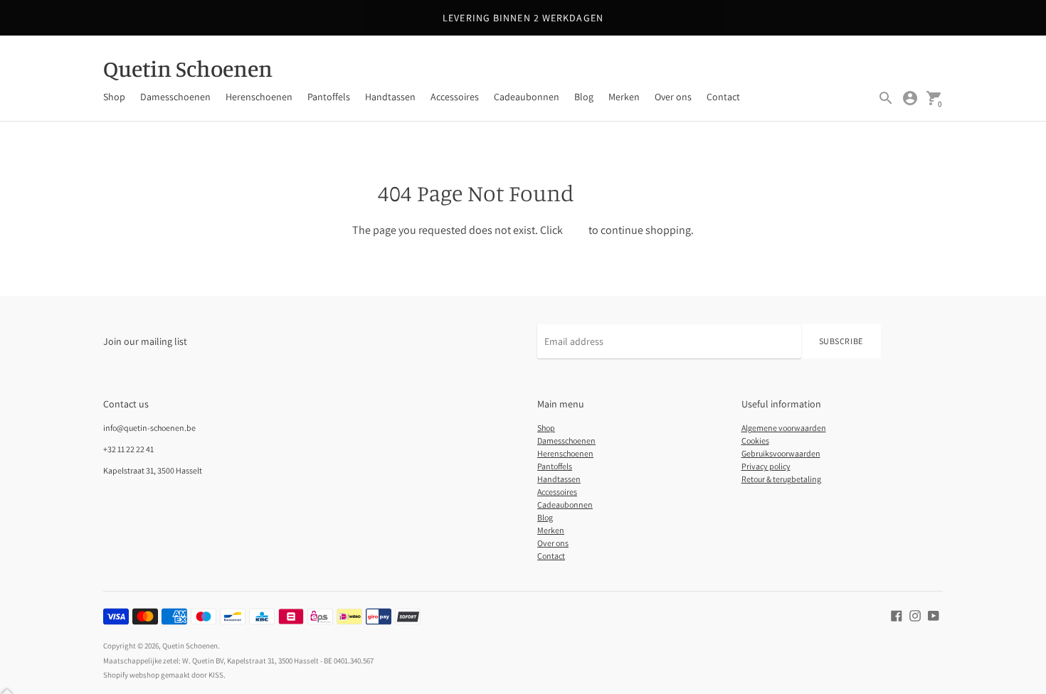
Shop (114, 96)
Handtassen (390, 96)
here (575, 230)
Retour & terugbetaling (781, 479)
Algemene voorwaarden (783, 427)
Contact (723, 96)
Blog (583, 96)
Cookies (755, 440)
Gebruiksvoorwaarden (780, 453)
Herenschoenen (259, 96)
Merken (624, 96)
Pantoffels (328, 96)
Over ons (673, 96)
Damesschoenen (175, 96)
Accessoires (454, 96)
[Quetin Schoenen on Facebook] (896, 614)
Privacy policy (766, 466)
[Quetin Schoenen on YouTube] (933, 614)
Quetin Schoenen (190, 646)
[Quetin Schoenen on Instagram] (915, 614)
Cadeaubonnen (526, 96)
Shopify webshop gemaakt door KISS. (164, 675)
